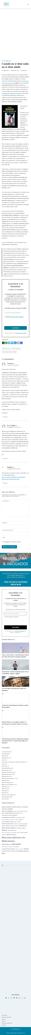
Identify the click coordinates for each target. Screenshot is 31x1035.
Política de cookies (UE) (7, 1023)
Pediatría (4, 792)
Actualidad (4, 753)
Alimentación (5, 758)
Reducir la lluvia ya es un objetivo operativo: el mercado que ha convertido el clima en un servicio (15, 723)
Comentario (6, 501)
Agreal (15, 811)
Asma (3, 760)
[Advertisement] (15, 25)
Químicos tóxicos (6, 348)
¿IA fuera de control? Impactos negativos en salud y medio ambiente (15, 706)
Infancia (16, 823)
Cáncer (3, 764)
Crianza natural (18, 817)
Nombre (5, 522)
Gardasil (20, 819)
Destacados (4, 766)
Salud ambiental (6, 60)
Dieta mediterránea (6, 768)
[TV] (25, 998)
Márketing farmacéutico (12, 830)
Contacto (4, 1021)
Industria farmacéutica (7, 772)
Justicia (3, 825)
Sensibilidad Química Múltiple (9, 351)
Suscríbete (15, 627)
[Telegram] (22, 998)
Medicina (4, 780)
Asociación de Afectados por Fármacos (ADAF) (13, 762)
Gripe (15, 821)
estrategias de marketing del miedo (11, 93)
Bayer (3, 813)
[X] (9, 998)
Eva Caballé (11, 425)
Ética (3, 853)
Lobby (7, 825)
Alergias (4, 755)
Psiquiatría (4, 834)
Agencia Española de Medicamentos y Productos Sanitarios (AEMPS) (15, 808)
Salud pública (16, 844)
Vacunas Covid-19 (6, 851)
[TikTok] (19, 998)
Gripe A (19, 821)
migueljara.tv (5, 786)
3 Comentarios (23, 70)
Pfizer (18, 832)
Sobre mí (3, 1019)
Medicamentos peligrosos (8, 778)
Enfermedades (5, 770)
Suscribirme (15, 328)
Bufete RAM (8, 813)
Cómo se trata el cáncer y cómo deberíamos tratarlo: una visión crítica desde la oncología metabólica (15, 656)
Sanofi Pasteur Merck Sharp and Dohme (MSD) (10, 846)
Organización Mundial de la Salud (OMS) (9, 832)
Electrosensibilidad (5, 819)
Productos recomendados (8, 794)
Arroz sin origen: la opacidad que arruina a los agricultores (14, 689)
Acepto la (14, 317)
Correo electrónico (8, 530)
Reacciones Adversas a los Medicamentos (13, 839)
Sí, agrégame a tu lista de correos (12, 542)
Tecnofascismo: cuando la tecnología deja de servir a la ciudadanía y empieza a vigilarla (15, 672)
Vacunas (4, 799)
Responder (5, 416)
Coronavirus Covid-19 (8, 817)
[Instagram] (11, 998)
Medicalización (5, 776)
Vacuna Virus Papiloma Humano (20, 851)
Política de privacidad (6, 1017)
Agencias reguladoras (8, 811)
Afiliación (4, 1025)
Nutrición (4, 788)
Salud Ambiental (16, 348)
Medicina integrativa (7, 782)
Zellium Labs (22, 1033)
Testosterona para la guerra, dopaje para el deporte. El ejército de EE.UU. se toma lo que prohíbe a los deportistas (15, 740)
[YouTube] (14, 998)
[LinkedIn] (17, 998)
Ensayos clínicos (12, 819)
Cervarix (21, 813)
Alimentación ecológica (22, 811)
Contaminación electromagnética (9, 815)
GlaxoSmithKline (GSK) (7, 821)
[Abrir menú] (27, 4)
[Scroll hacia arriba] (28, 1022)
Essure (17, 819)
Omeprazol (4, 790)
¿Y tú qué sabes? (6, 751)
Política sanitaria (24, 832)
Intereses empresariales (23, 823)
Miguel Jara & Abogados (8, 784)
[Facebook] (6, 998)
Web (3, 537)
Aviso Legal (4, 1015)
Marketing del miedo (7, 774)
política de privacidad (17, 317)
